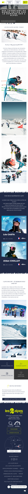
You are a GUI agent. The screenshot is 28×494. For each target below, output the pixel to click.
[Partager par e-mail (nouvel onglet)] (14, 24)
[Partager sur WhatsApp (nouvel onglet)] (11, 24)
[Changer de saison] (3, 2)
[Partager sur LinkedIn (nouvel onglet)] (9, 24)
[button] (14, 36)
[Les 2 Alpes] (14, 411)
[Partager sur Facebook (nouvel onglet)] (6, 24)
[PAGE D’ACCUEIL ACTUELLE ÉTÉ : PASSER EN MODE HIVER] (3, 2)
